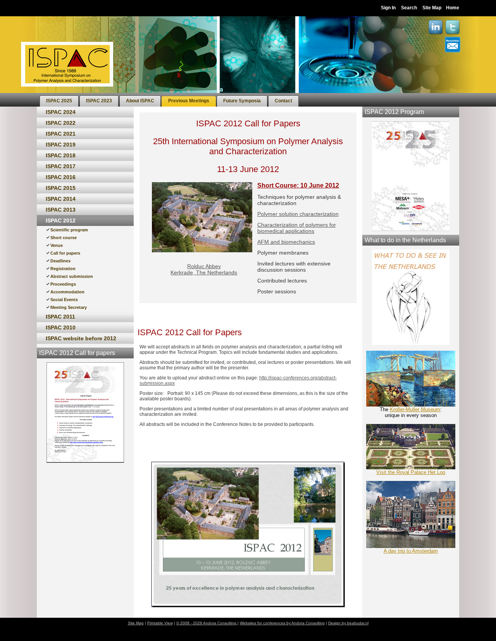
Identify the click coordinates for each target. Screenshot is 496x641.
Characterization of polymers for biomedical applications (296, 228)
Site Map (431, 7)
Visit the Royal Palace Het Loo (410, 472)
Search (409, 7)
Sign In (388, 7)
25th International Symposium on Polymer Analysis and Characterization (248, 146)
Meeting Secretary (68, 307)
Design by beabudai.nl (348, 623)
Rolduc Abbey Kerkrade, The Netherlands (203, 269)
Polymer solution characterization (298, 214)
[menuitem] (59, 101)
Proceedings (63, 284)
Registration (63, 268)
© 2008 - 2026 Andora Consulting (207, 623)
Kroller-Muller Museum (415, 409)
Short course (63, 237)
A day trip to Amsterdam (411, 551)
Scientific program (69, 229)
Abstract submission (71, 276)
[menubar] (169, 100)
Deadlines (60, 260)
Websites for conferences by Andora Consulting (282, 623)
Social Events (64, 299)
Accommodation (67, 291)
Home (452, 7)
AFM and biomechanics (286, 242)
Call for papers (65, 253)
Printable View (160, 623)
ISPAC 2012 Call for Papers (248, 123)
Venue (56, 245)
